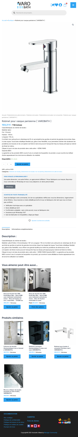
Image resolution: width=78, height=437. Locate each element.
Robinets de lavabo (32, 115)
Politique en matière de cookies (13, 424)
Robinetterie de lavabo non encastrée (50, 115)
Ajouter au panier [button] (12, 307)
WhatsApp (9, 187)
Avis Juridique (8, 418)
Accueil (4, 20)
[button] (73, 24)
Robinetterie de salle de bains (16, 115)
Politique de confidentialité (12, 420)
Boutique (11, 20)
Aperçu (13, 290)
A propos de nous (9, 427)
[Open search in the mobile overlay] (39, 12)
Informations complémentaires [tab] (22, 229)
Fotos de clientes (33, 421)
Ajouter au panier (22, 164)
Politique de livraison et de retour (14, 422)
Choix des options (38, 307)
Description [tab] (6, 229)
